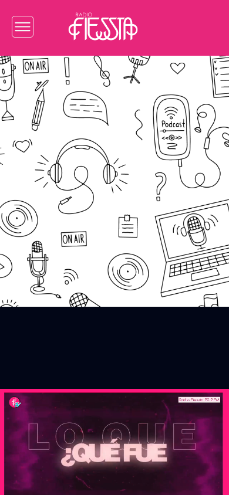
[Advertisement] (114, 172)
